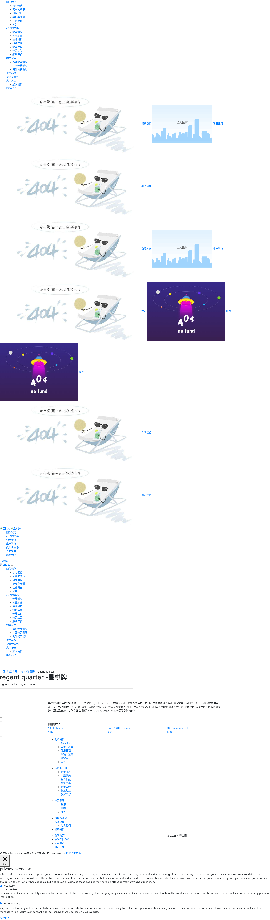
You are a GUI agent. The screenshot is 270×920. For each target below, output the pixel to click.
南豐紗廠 (17, 35)
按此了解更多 (73, 853)
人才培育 (11, 80)
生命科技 (17, 39)
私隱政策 (60, 835)
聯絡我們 (11, 88)
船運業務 (17, 54)
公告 (15, 24)
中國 (63, 808)
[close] (12, 565)
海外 (63, 811)
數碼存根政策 (62, 839)
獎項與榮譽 (18, 16)
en (1, 561)
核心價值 (17, 5)
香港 (63, 804)
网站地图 (5, 918)
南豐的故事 (18, 9)
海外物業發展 (20, 69)
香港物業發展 (20, 61)
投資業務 (17, 43)
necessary (9, 885)
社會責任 (17, 20)
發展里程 (17, 13)
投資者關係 (12, 76)
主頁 (2, 671)
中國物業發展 (20, 65)
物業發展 (17, 31)
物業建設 (17, 50)
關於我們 (11, 1)
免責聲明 (60, 843)
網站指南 (60, 846)
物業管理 (17, 46)
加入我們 (17, 84)
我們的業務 (12, 28)
